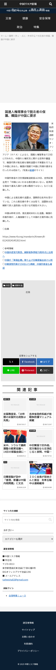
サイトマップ (28, 629)
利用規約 (28, 643)
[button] (45, 370)
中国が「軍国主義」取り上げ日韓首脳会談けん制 (29, 259)
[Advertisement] (28, 73)
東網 (32, 170)
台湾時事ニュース (17, 595)
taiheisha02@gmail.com (15, 579)
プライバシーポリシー (28, 650)
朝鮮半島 (19, 285)
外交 (8, 285)
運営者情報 (28, 622)
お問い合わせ (28, 636)
